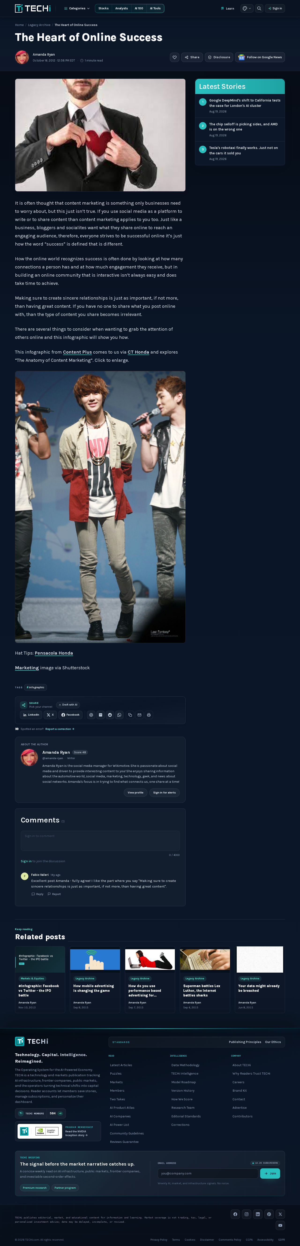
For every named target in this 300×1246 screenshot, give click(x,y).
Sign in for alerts (164, 792)
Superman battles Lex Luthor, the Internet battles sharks (201, 990)
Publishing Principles (245, 1042)
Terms (176, 1239)
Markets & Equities (32, 978)
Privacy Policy (158, 1239)
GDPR (281, 1239)
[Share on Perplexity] (100, 715)
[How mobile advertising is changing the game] (95, 959)
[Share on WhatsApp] (119, 715)
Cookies (190, 1239)
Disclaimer (207, 1239)
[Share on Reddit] (110, 715)
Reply (39, 894)
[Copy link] (130, 715)
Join (273, 1173)
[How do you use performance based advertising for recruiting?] (150, 959)
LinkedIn (33, 714)
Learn (230, 8)
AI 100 (139, 8)
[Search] (259, 8)
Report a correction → (60, 729)
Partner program (65, 1187)
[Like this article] (174, 57)
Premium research (35, 1187)
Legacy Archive (39, 25)
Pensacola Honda (54, 653)
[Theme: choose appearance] (247, 8)
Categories (77, 8)
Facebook (73, 714)
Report (56, 894)
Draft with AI (69, 704)
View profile (135, 792)
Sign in (277, 8)
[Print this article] (149, 715)
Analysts (121, 8)
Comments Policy (230, 1239)
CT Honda (138, 352)
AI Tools (155, 8)
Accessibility (265, 1239)
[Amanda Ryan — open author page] (22, 57)
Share (194, 57)
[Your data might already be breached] (260, 959)
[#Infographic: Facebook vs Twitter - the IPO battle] (40, 959)
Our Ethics (273, 1042)
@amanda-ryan (52, 758)
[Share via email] (139, 715)
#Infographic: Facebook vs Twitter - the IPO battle (39, 990)
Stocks (103, 8)
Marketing (27, 667)
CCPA (249, 1239)
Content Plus (77, 352)
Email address (167, 1163)
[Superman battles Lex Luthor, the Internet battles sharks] (205, 959)
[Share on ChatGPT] (91, 715)
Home (19, 25)
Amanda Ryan (44, 54)
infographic (35, 687)
